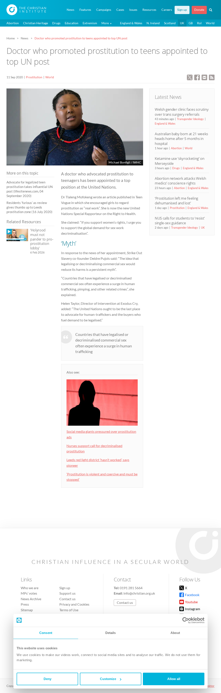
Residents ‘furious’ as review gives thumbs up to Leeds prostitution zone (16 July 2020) (29, 207)
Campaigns (103, 9)
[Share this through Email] (204, 77)
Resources (149, 9)
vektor (210, 686)
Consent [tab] (45, 633)
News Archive (31, 599)
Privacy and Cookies (74, 604)
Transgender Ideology (190, 119)
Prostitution (34, 77)
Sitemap (27, 610)
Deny (47, 679)
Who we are (29, 588)
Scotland (170, 23)
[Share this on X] (190, 77)
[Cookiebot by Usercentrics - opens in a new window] (185, 620)
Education (71, 23)
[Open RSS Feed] (212, 77)
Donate (199, 9)
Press (25, 604)
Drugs (56, 23)
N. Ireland (153, 23)
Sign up (182, 9)
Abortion (12, 23)
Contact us (67, 599)
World (210, 23)
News (70, 9)
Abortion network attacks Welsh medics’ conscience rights (180, 181)
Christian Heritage (35, 23)
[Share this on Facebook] (197, 77)
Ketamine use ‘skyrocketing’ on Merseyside (179, 161)
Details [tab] (110, 633)
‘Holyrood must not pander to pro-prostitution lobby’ (41, 239)
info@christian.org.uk (139, 593)
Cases (120, 9)
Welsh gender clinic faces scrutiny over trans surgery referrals (181, 112)
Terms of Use (68, 610)
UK (182, 23)
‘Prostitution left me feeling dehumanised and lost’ (176, 200)
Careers (166, 9)
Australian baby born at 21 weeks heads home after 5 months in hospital (181, 138)
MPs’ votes (29, 593)
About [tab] (175, 633)
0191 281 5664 (131, 588)
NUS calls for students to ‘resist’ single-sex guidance (180, 220)
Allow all (173, 679)
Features (85, 9)
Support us (67, 593)
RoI (199, 23)
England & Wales (131, 23)
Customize (108, 679)
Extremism (90, 23)
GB (191, 23)
